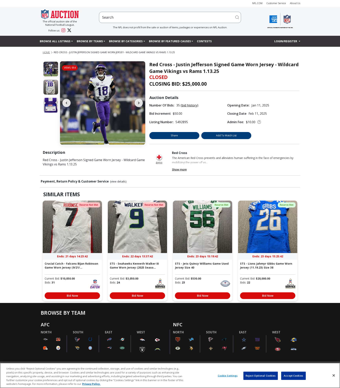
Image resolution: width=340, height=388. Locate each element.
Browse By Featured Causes (170, 41)
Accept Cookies (293, 375)
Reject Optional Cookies (261, 375)
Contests (204, 41)
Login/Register (286, 41)
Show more (179, 169)
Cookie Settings (228, 375)
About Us (295, 3)
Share (174, 135)
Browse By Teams (90, 41)
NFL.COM (257, 3)
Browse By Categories (126, 41)
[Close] (333, 375)
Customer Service (276, 3)
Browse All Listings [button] (55, 41)
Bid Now (72, 295)
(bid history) (189, 105)
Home (46, 52)
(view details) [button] (118, 181)
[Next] (139, 103)
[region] (170, 375)
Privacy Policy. (91, 384)
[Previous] (66, 103)
